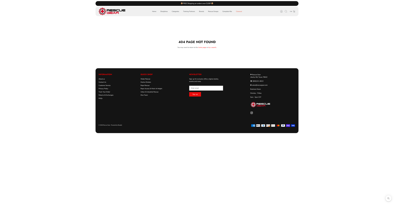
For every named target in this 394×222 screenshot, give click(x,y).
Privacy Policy (103, 89)
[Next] (230, 3)
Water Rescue (145, 79)
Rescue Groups (213, 11)
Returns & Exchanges (106, 95)
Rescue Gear (106, 125)
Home (154, 11)
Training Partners (189, 11)
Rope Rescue (145, 85)
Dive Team (144, 95)
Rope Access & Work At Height (151, 89)
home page (202, 47)
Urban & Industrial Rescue (149, 92)
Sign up (195, 94)
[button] (388, 198)
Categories (175, 11)
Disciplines (164, 11)
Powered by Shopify (116, 125)
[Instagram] (251, 113)
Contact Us (102, 82)
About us (102, 79)
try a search (212, 47)
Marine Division (146, 82)
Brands (201, 11)
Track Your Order (104, 92)
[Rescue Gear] (112, 11)
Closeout (239, 11)
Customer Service (105, 85)
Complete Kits (227, 11)
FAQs (100, 98)
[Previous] (163, 3)
